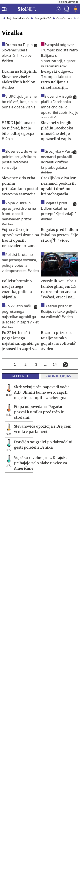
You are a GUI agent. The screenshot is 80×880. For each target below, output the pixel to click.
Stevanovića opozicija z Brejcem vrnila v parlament (42, 429)
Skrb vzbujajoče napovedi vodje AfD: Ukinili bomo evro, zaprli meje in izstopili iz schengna (42, 392)
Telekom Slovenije (67, 1)
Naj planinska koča (18, 18)
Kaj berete (20, 376)
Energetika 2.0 (42, 18)
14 (55, 364)
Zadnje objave (60, 376)
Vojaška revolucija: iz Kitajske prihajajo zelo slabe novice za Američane (41, 463)
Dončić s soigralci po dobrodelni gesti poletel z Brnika (43, 444)
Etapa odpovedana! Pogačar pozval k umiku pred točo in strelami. (39, 412)
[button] (3, 9)
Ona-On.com (64, 18)
